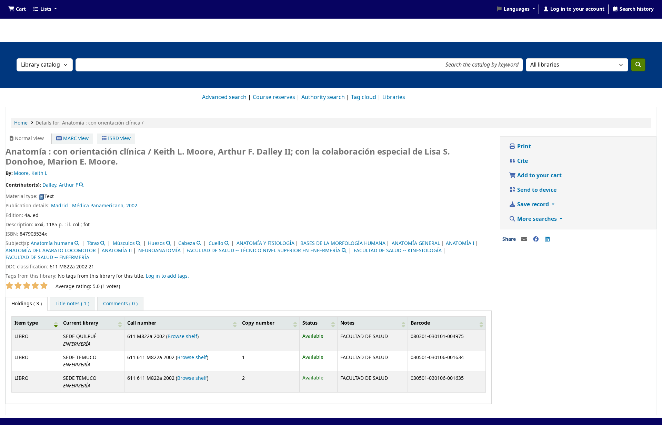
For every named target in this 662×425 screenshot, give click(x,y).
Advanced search (224, 97)
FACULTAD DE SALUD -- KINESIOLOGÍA (398, 250)
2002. (132, 205)
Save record (533, 204)
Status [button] (310, 323)
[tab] (72, 304)
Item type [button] (26, 323)
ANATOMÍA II (117, 250)
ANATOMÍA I (460, 243)
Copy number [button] (258, 323)
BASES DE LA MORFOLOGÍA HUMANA (342, 243)
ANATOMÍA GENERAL (416, 243)
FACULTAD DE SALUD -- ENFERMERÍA (47, 257)
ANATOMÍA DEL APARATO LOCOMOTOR (51, 250)
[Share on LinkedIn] (547, 239)
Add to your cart (539, 175)
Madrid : (61, 205)
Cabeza (186, 243)
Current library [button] (80, 323)
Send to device (536, 190)
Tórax (93, 243)
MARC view (75, 138)
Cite (522, 161)
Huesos (156, 243)
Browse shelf (182, 336)
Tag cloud (363, 97)
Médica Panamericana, (98, 205)
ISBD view (119, 138)
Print (523, 146)
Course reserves (274, 97)
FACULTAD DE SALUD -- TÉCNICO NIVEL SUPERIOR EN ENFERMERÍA (263, 250)
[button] (17, 9)
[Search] (638, 64)
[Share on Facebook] (536, 239)
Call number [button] (141, 323)
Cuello (216, 243)
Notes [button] (347, 323)
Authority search (323, 97)
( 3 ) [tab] (26, 303)
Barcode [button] (420, 323)
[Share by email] (524, 239)
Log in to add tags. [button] (167, 276)
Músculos (124, 243)
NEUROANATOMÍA (159, 250)
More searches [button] (537, 219)
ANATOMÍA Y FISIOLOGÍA (265, 243)
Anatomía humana (52, 243)
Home (21, 123)
